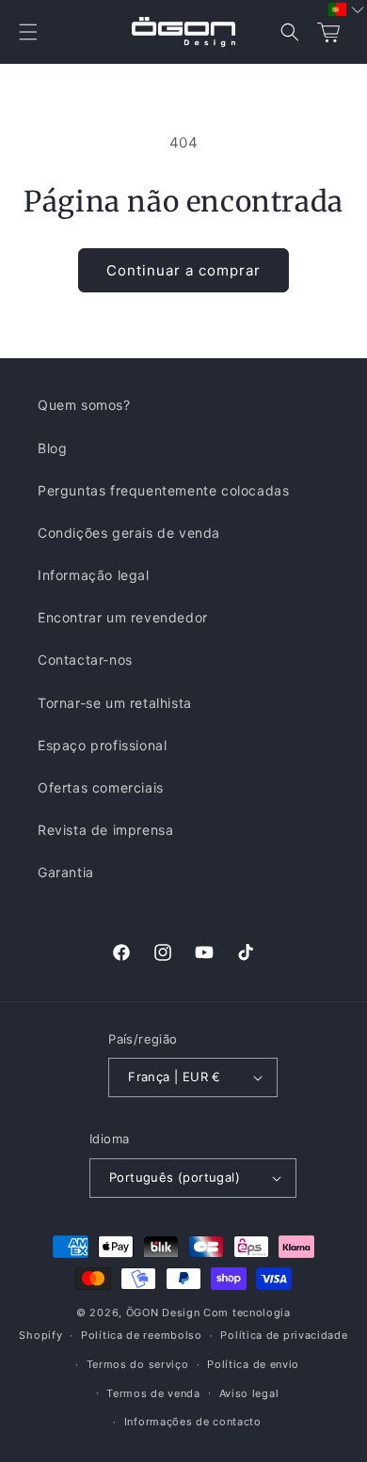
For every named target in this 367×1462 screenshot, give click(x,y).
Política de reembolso (141, 1335)
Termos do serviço (138, 1364)
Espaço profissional (102, 745)
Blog (52, 448)
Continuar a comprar (183, 270)
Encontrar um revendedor (123, 617)
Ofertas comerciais (101, 787)
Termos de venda (153, 1393)
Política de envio (253, 1364)
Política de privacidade (283, 1335)
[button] (28, 32)
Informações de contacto (193, 1421)
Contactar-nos (85, 660)
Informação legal (94, 575)
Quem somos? (84, 405)
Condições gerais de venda (129, 533)
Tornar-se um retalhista (115, 703)
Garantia (66, 872)
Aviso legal (249, 1393)
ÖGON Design (163, 1312)
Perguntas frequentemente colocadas (163, 490)
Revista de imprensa (105, 830)
